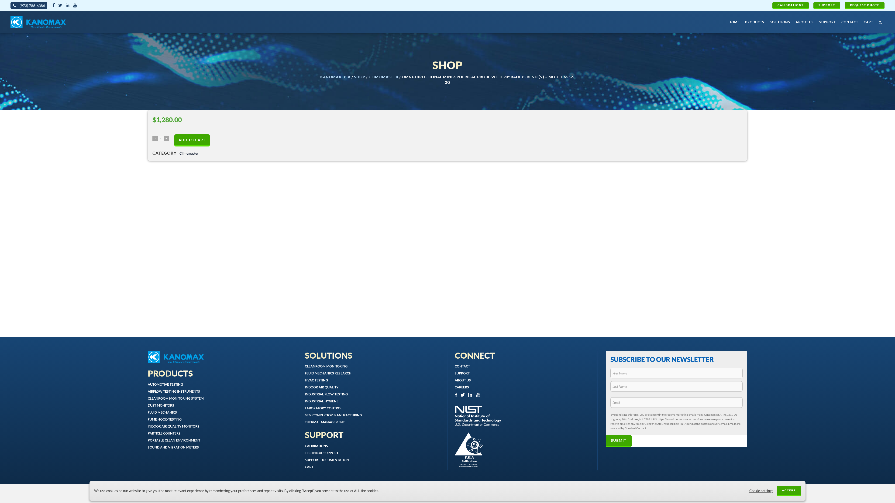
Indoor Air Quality (321, 387)
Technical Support (321, 453)
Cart (309, 467)
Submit (618, 440)
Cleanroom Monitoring (326, 366)
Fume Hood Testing (165, 419)
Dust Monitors (161, 405)
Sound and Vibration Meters (173, 447)
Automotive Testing (165, 384)
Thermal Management (325, 422)
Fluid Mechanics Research (328, 373)
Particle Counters (164, 433)
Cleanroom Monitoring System (176, 398)
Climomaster (383, 77)
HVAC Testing (316, 380)
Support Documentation (327, 460)
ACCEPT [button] (789, 490)
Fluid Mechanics (162, 412)
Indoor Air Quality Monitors (173, 426)
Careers (462, 387)
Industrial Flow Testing (326, 394)
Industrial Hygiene (321, 401)
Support (827, 5)
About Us (463, 380)
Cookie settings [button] (761, 491)
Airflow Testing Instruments (174, 391)
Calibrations (791, 5)
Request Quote (864, 5)
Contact (462, 366)
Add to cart (192, 140)
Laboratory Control (323, 408)
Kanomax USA (335, 77)
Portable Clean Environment (174, 440)
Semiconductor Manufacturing (333, 415)
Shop (359, 77)
